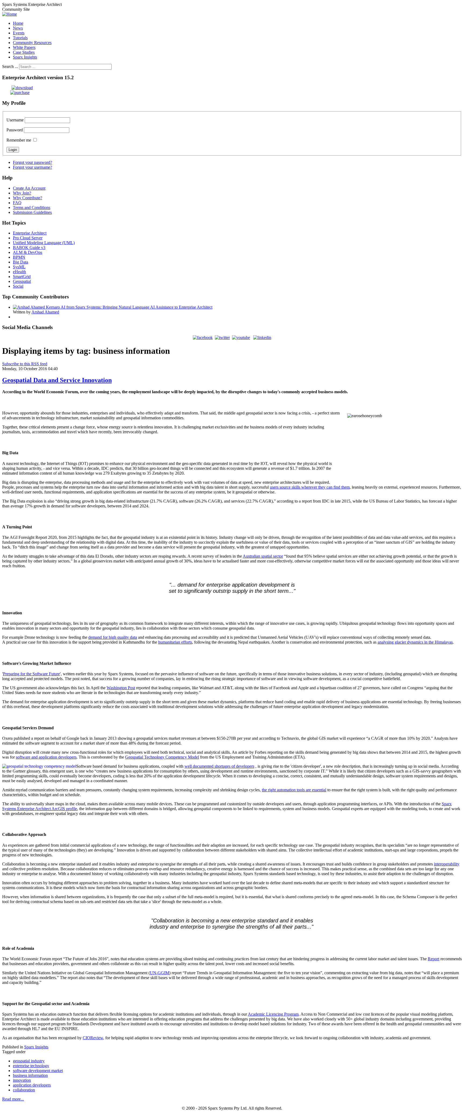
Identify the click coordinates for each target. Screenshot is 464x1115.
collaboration (24, 1090)
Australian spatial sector (263, 556)
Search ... (10, 66)
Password (14, 130)
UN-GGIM (159, 972)
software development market (38, 1070)
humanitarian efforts (175, 642)
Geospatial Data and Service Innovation (57, 380)
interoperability (446, 864)
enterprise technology (31, 1065)
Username (15, 120)
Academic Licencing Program (273, 1014)
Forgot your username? (32, 167)
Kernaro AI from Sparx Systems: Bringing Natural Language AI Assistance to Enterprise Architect (129, 307)
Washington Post (121, 687)
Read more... (13, 1099)
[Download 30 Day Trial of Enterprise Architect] (17, 87)
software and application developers (46, 757)
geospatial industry (29, 1061)
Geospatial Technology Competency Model (162, 757)
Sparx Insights (36, 1047)
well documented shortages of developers (219, 766)
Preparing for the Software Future (31, 674)
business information (30, 1075)
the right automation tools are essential (294, 790)
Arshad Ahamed (45, 312)
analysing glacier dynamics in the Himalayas (415, 642)
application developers (32, 1085)
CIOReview (93, 1037)
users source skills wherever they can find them (310, 487)
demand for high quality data (112, 637)
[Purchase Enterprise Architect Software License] (16, 92)
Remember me (18, 140)
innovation (22, 1080)
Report (433, 959)
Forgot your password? (32, 162)
